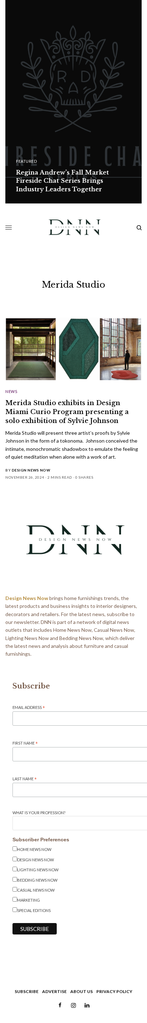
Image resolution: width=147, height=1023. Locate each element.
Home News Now (34, 849)
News (11, 391)
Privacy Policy (114, 991)
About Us (81, 991)
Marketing (28, 900)
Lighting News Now (38, 869)
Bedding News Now (37, 880)
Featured (26, 161)
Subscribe (27, 991)
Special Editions (34, 910)
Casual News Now (36, 890)
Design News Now (31, 470)
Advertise (54, 991)
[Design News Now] (74, 228)
